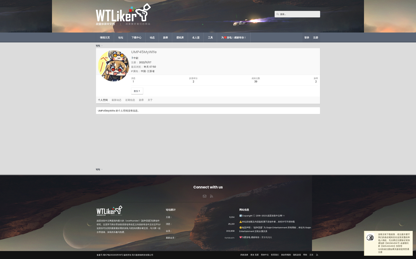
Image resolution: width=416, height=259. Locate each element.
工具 (210, 37)
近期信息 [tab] (130, 100)
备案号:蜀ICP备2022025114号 (110, 254)
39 (255, 81)
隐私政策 (297, 254)
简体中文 (265, 254)
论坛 (120, 37)
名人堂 (196, 37)
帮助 (305, 254)
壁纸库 (180, 37)
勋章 (165, 37)
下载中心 (136, 37)
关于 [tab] (150, 100)
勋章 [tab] (141, 100)
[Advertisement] (193, 142)
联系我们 (275, 254)
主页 (311, 254)
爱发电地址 (266, 237)
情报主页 (105, 37)
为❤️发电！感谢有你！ (233, 37)
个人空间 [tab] (103, 100)
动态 (152, 37)
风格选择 (244, 254)
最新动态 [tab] (116, 100)
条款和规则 (286, 254)
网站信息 (244, 209)
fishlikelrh (229, 237)
